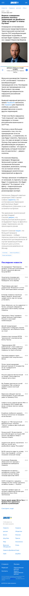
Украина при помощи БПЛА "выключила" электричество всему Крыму (12, 338)
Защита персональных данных (18, 572)
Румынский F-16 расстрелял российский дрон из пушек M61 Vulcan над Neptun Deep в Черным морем (13, 434)
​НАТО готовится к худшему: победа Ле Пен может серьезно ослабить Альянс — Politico (13, 482)
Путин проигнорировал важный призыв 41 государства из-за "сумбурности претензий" (13, 367)
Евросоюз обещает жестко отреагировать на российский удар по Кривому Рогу (13, 395)
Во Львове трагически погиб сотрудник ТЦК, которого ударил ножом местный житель (12, 386)
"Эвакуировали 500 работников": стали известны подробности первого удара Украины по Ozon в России (12, 347)
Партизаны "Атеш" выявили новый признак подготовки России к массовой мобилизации (11, 318)
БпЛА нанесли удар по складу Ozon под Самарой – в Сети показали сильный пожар (13, 453)
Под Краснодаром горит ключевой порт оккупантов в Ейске (12, 357)
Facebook (11, 103)
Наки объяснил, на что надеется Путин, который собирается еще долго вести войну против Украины (13, 307)
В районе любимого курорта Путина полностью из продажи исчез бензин (13, 414)
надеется (11, 200)
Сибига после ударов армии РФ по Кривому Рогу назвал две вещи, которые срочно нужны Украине (13, 405)
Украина (8, 105)
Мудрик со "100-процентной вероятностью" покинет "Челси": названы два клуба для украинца (13, 424)
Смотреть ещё (8, 508)
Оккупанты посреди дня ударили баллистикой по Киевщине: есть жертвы (11, 278)
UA (26, 3)
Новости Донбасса (14, 252)
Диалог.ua (12, 578)
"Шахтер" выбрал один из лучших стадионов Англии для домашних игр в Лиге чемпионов (13, 492)
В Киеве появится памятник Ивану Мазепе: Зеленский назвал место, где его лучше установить (12, 297)
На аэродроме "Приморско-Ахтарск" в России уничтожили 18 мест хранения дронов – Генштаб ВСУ (13, 269)
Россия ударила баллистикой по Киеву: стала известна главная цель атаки (12, 376)
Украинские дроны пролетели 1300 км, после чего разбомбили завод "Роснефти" (13, 444)
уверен (11, 217)
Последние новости (12, 262)
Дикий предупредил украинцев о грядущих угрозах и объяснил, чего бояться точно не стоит (13, 328)
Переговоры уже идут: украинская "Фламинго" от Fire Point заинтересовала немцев (13, 287)
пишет (18, 231)
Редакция (5, 567)
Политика (4, 252)
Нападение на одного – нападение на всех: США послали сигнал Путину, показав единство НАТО (11, 473)
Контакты (5, 571)
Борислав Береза (6, 255)
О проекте (5, 564)
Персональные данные (19, 568)
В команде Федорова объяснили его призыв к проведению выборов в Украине (10, 462)
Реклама (16, 564)
